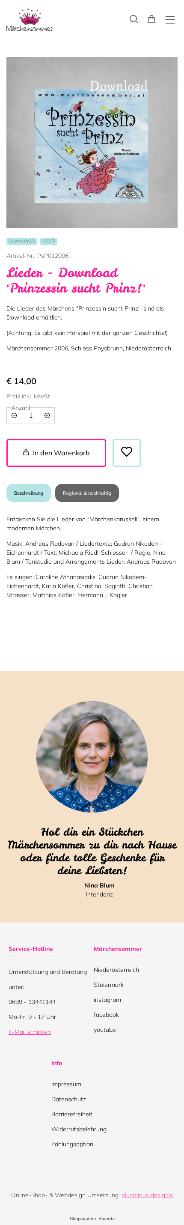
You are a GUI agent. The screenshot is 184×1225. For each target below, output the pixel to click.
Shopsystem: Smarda (92, 1219)
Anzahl (20, 408)
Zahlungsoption (72, 1144)
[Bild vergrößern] (92, 142)
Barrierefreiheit (71, 1114)
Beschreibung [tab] (28, 493)
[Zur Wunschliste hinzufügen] (127, 453)
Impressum (66, 1084)
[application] (56, 453)
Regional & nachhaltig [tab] (87, 493)
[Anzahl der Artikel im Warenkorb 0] (151, 19)
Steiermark (109, 986)
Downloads (22, 241)
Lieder (48, 241)
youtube (105, 1031)
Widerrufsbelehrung (79, 1129)
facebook (106, 1016)
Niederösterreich (116, 971)
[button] (134, 19)
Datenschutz (68, 1099)
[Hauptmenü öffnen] (170, 20)
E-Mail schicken (30, 1032)
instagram (107, 1001)
